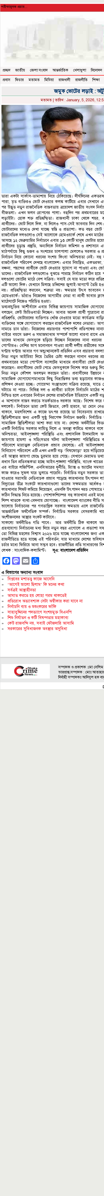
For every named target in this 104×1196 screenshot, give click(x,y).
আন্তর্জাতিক (60, 70)
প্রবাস (6, 79)
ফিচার (19, 79)
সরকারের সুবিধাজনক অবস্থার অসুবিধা (37, 628)
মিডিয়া (49, 79)
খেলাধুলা (79, 70)
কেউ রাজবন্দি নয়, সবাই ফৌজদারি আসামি (40, 623)
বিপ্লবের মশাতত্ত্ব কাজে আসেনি (30, 579)
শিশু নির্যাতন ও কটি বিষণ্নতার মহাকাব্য (37, 617)
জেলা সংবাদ (39, 70)
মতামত (34, 79)
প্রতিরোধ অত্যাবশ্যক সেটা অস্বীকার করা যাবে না (45, 601)
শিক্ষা (96, 79)
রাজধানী (64, 79)
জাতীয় (20, 70)
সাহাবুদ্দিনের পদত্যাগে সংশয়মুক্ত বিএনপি (39, 612)
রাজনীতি (81, 79)
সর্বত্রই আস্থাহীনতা (21, 590)
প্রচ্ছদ (6, 70)
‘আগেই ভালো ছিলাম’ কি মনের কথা (35, 584)
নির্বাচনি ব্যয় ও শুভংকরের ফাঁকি (31, 606)
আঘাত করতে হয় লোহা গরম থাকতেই (37, 595)
